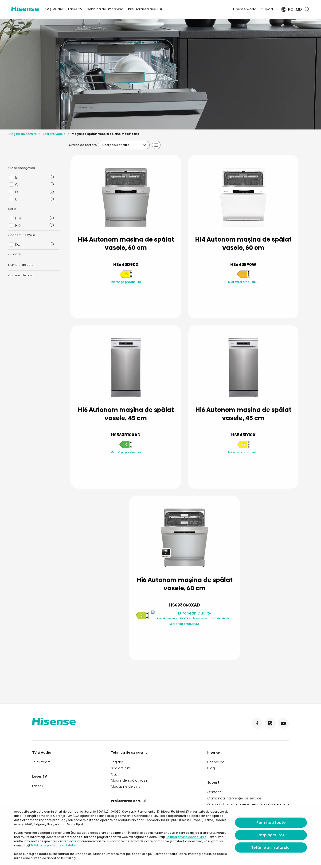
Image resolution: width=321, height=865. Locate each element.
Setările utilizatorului (270, 847)
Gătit (114, 774)
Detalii (126, 303)
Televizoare (41, 762)
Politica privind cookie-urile (186, 837)
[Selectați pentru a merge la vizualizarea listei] (156, 145)
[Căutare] (307, 9)
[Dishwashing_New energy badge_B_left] (126, 447)
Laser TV (75, 9)
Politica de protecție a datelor (53, 845)
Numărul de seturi (21, 264)
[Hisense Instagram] (270, 723)
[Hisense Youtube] (283, 723)
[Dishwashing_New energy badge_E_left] (243, 277)
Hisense (213, 752)
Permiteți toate (271, 822)
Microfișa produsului (126, 282)
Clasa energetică (21, 168)
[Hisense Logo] (25, 9)
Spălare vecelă (54, 134)
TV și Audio (54, 9)
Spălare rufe (121, 768)
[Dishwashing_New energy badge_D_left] (126, 277)
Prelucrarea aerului (145, 9)
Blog (211, 768)
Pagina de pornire (23, 134)
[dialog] (160, 835)
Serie (12, 209)
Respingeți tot (271, 835)
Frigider (117, 762)
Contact (214, 792)
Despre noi (216, 762)
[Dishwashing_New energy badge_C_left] (142, 618)
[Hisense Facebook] (257, 723)
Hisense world (244, 9)
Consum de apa (20, 275)
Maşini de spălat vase (129, 780)
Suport (267, 9)
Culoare (14, 254)
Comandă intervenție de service (234, 798)
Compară (129, 291)
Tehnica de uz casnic (105, 9)
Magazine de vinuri (126, 786)
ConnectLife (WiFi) (21, 235)
